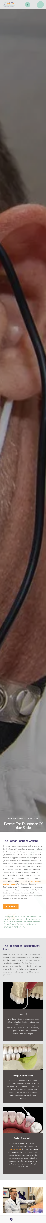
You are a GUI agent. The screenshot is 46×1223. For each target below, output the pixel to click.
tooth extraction (14, 1149)
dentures (35, 881)
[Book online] (27, 4)
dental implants (9, 884)
